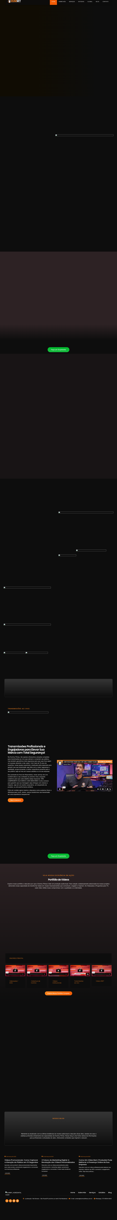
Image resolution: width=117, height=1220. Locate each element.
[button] (37, 970)
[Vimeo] (17, 1200)
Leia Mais (7, 1173)
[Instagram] (10, 1200)
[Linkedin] (13, 1200)
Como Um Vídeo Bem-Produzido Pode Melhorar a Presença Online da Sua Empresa (95, 1162)
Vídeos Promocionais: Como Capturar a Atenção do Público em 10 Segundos (21, 1161)
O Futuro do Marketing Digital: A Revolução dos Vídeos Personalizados (58, 1161)
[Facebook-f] (6, 1200)
